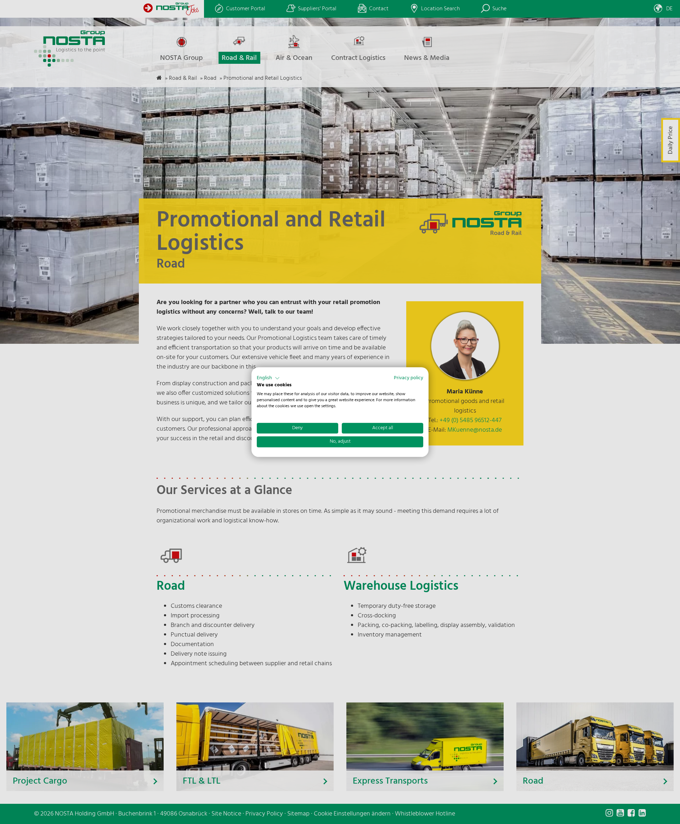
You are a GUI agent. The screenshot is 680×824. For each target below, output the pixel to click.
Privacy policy (408, 378)
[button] (268, 378)
